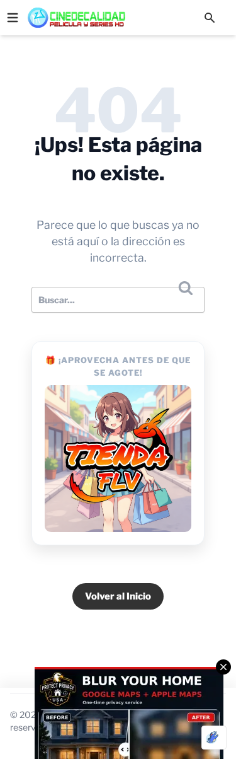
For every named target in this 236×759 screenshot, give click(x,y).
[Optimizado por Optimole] (214, 738)
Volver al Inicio (118, 596)
